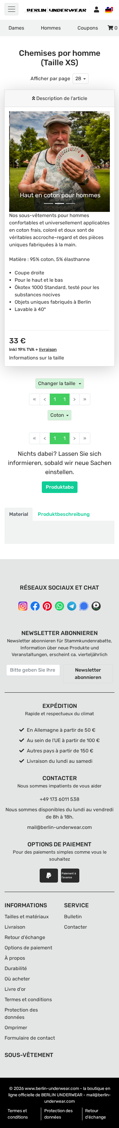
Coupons (88, 28)
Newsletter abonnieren (88, 673)
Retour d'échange (25, 937)
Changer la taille (57, 383)
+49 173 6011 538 (59, 799)
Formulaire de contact (30, 1038)
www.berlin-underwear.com (52, 1088)
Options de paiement (28, 948)
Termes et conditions (28, 999)
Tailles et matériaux (27, 916)
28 (78, 78)
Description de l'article (61, 98)
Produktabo (60, 487)
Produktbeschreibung (64, 514)
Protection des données (58, 1114)
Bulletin (73, 916)
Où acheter (17, 979)
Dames (16, 28)
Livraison (15, 927)
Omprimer (16, 1027)
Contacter (75, 927)
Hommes (51, 28)
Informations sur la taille (36, 358)
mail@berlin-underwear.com (59, 827)
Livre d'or (15, 989)
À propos (15, 958)
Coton (57, 415)
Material (18, 514)
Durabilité (16, 968)
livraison (48, 349)
